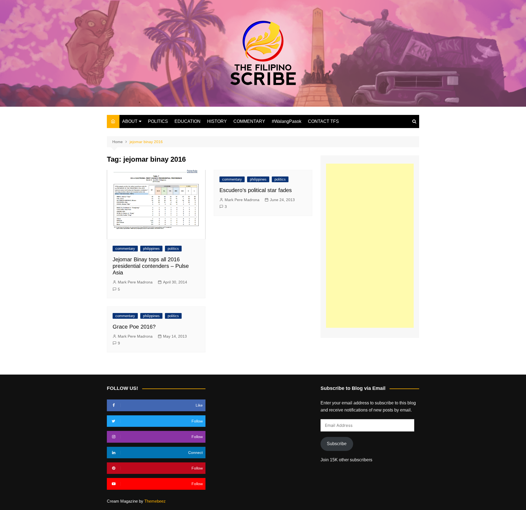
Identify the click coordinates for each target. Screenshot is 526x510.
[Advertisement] (370, 246)
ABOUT (130, 121)
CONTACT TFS (323, 121)
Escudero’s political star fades (255, 190)
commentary (125, 249)
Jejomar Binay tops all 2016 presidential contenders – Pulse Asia (151, 266)
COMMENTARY (249, 121)
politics (173, 249)
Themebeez (155, 501)
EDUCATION (188, 121)
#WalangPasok (286, 121)
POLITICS (158, 121)
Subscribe (337, 443)
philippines (151, 249)
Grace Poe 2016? (134, 327)
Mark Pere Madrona (135, 282)
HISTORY (217, 121)
